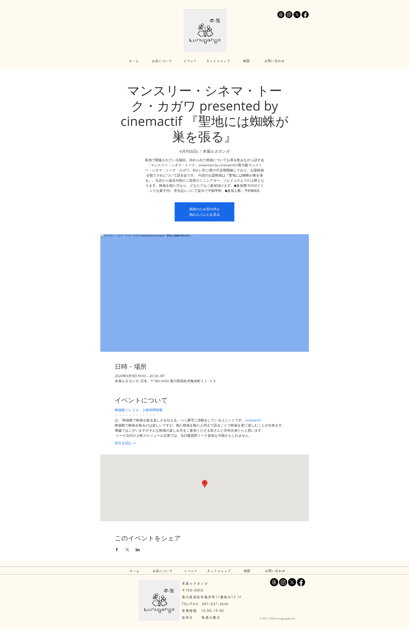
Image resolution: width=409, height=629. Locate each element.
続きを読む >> (125, 443)
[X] (297, 14)
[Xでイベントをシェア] (127, 549)
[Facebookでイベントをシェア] (117, 549)
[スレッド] (280, 14)
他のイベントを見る (204, 214)
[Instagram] (288, 14)
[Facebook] (305, 14)
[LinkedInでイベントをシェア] (138, 549)
